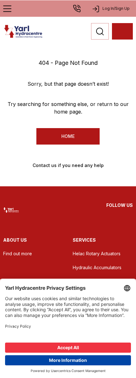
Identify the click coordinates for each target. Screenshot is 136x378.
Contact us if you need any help (68, 165)
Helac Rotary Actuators (97, 253)
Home (68, 136)
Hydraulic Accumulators (97, 267)
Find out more (17, 253)
